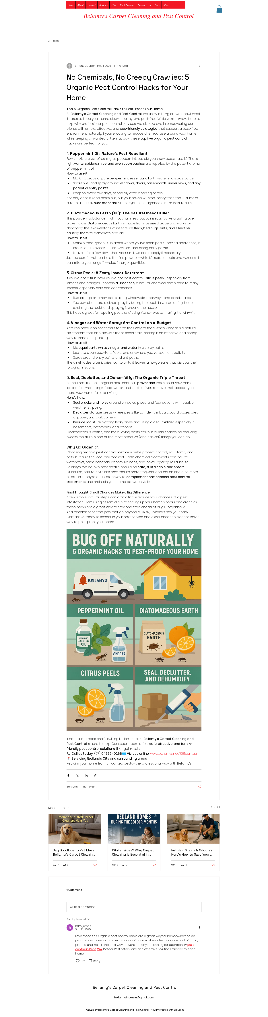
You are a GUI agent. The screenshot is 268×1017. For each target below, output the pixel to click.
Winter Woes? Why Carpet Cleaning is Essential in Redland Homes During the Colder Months (134, 852)
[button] (219, 9)
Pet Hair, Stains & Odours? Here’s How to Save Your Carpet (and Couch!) (191, 852)
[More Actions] (199, 927)
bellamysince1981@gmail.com (134, 997)
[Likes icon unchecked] (77, 961)
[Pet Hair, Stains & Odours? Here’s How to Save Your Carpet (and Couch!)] (193, 829)
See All (215, 807)
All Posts (53, 41)
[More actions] (199, 66)
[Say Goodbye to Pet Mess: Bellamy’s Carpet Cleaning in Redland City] (74, 829)
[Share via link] (95, 775)
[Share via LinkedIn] (86, 775)
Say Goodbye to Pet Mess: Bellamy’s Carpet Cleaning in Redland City (74, 852)
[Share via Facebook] (68, 775)
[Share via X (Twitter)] (77, 775)
